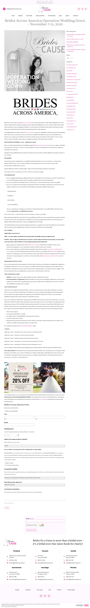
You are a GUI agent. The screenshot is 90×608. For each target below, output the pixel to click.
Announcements (71, 64)
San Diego (69, 115)
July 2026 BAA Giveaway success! (75, 39)
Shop (13, 15)
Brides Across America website (42, 145)
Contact (75, 15)
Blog (60, 15)
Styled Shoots (70, 120)
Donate (20, 15)
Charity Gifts (70, 85)
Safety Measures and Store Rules (50, 255)
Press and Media (71, 103)
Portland (69, 100)
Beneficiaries (70, 67)
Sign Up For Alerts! (31, 530)
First (5, 419)
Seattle (69, 118)
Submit (7, 507)
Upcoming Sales (71, 126)
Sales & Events (40, 15)
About (67, 15)
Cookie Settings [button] (80, 605)
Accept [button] (86, 605)
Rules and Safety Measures (26, 325)
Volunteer (69, 129)
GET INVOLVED (51, 15)
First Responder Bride (11, 465)
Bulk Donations (71, 82)
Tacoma (69, 123)
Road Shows (70, 109)
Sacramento (70, 112)
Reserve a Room (42, 399)
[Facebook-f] (82, 9)
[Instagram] (79, 9)
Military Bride (9, 463)
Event (68, 91)
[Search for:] (77, 58)
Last (36, 419)
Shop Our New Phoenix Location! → (45, 2)
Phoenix (69, 97)
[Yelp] (85, 9)
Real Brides (70, 106)
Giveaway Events (71, 94)
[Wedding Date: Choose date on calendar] (18, 435)
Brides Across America (26, 122)
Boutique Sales (71, 73)
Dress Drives (70, 88)
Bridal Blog (70, 76)
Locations (29, 15)
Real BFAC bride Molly (72, 42)
